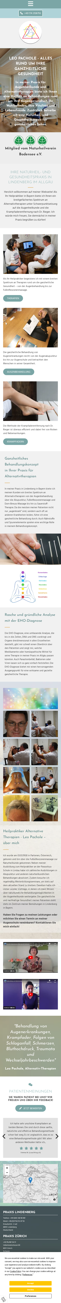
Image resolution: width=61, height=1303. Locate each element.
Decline (30, 1290)
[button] (30, 13)
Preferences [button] (27, 1275)
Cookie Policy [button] (15, 1271)
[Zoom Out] (7, 1172)
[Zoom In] (7, 1168)
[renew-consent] (3, 1299)
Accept (30, 1283)
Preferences (30, 1296)
